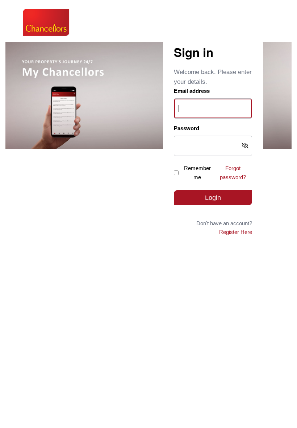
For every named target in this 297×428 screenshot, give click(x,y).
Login (213, 197)
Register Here (235, 232)
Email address (192, 91)
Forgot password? (233, 172)
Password (186, 128)
